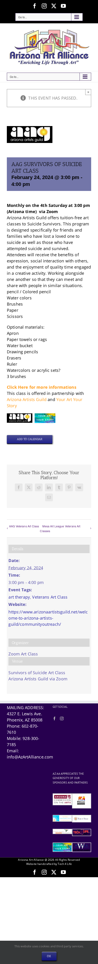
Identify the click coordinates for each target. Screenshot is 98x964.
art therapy (19, 597)
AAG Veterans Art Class (24, 526)
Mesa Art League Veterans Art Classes (60, 528)
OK (49, 956)
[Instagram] (62, 718)
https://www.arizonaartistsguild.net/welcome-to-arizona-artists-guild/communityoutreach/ (48, 618)
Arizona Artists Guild (26, 399)
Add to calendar (29, 439)
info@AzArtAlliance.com (30, 757)
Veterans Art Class (49, 597)
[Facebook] (54, 718)
